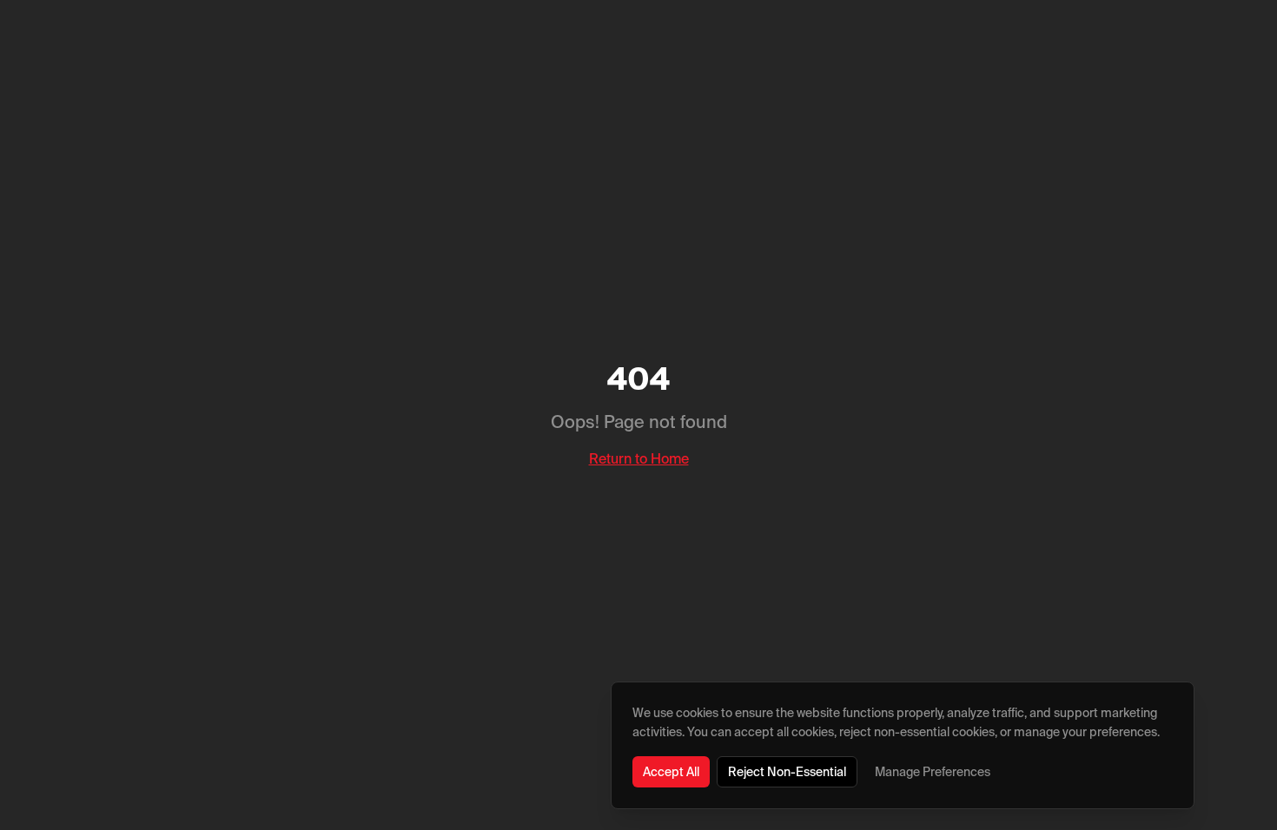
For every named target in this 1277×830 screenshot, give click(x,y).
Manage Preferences (932, 772)
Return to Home (639, 458)
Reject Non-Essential (787, 772)
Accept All (671, 772)
